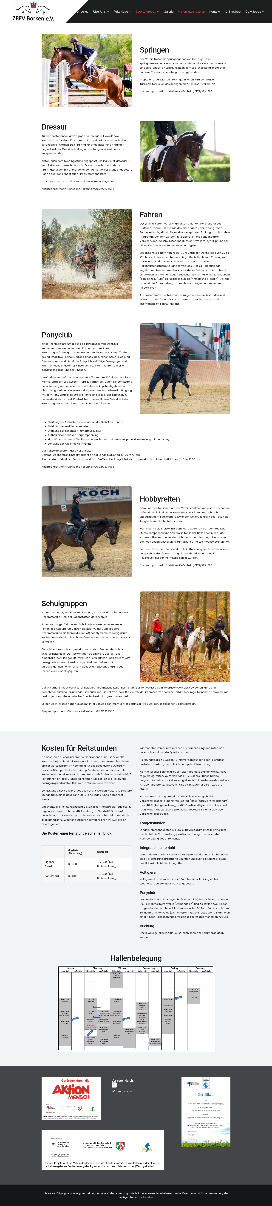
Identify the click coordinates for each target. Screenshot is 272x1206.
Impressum (125, 1091)
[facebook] (114, 1085)
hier (198, 933)
